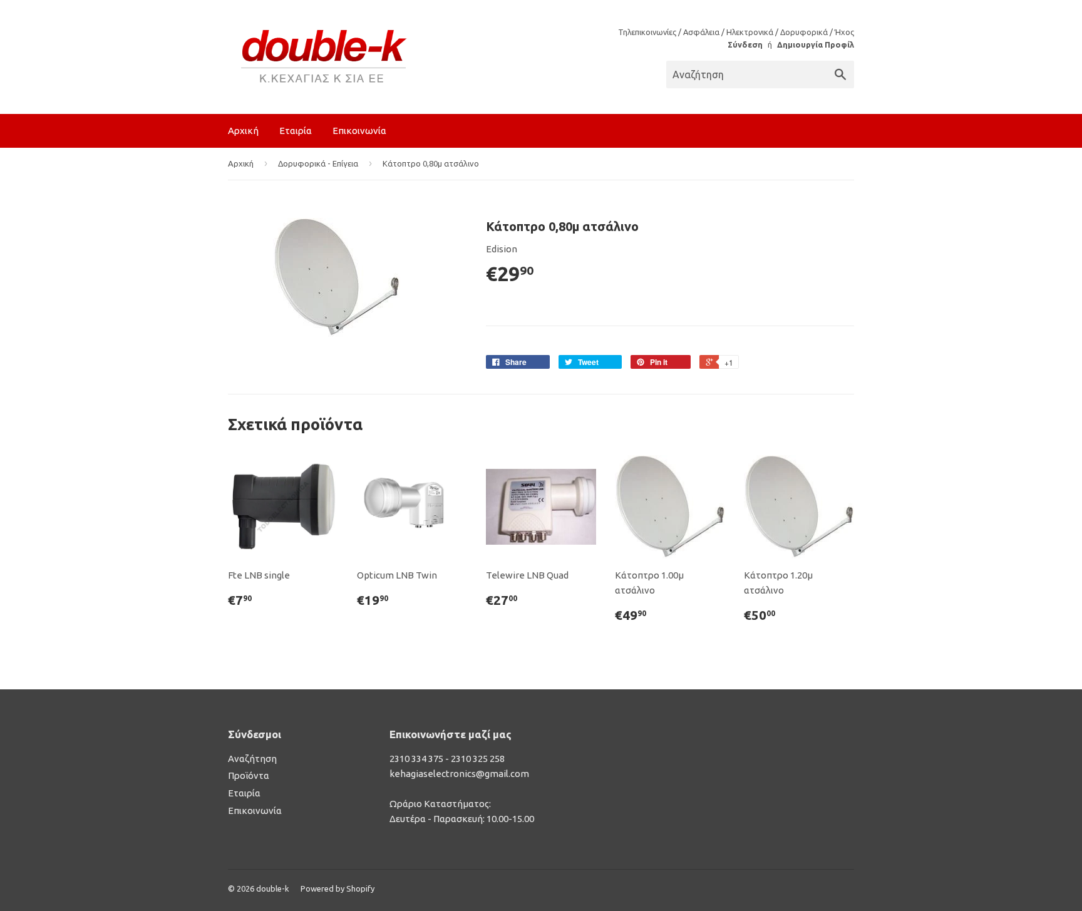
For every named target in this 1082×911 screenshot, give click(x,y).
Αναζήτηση (252, 758)
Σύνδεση (745, 44)
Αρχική (243, 130)
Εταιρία (295, 130)
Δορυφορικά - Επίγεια (318, 163)
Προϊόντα (248, 775)
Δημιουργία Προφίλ (815, 44)
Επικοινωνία (359, 130)
